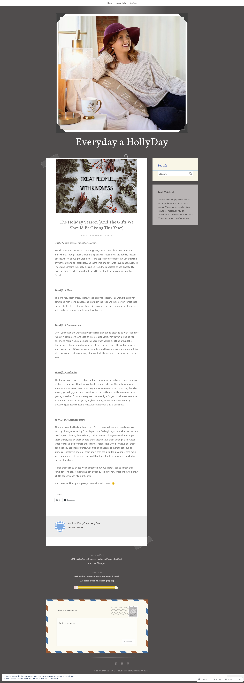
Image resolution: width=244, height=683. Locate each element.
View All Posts (75, 528)
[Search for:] (175, 173)
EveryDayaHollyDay (88, 523)
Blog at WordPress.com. (103, 671)
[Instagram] (127, 663)
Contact (133, 3)
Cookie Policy (53, 678)
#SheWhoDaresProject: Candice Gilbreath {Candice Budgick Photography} (96, 576)
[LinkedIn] (122, 663)
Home (110, 3)
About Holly (121, 3)
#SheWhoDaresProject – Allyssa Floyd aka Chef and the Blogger (96, 559)
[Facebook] (116, 663)
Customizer (183, 218)
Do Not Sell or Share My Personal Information (132, 671)
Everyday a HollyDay (122, 143)
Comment (128, 641)
